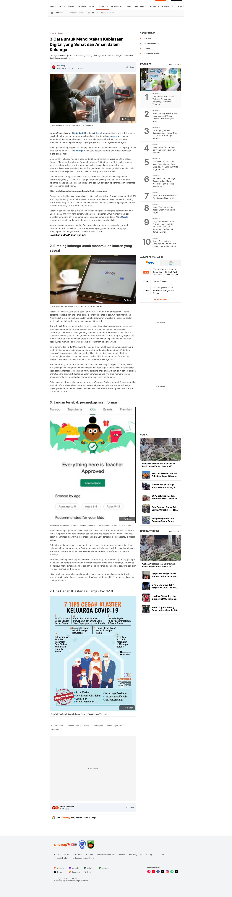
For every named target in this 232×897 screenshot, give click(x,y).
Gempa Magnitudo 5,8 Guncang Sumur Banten (163, 519)
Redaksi (66, 854)
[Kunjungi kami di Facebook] (158, 871)
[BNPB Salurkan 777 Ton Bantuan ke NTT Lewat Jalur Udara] (146, 497)
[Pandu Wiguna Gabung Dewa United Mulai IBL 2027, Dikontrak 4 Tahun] (146, 609)
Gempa (143, 434)
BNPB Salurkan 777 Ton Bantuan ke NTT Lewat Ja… (165, 497)
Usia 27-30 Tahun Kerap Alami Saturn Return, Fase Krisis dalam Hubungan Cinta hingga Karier (165, 165)
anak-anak (115, 136)
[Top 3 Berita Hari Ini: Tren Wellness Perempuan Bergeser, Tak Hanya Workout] (160, 79)
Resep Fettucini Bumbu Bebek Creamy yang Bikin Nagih (163, 209)
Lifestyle (103, 6)
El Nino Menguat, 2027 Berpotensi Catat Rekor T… (165, 586)
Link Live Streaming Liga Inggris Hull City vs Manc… (165, 597)
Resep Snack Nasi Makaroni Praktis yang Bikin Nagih (164, 196)
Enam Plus (167, 6)
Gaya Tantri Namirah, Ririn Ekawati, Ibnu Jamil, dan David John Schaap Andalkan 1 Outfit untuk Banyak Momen (164, 226)
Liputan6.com (73, 878)
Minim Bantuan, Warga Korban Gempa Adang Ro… (165, 486)
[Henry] (53, 67)
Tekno (129, 6)
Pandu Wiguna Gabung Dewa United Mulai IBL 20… (165, 608)
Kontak (56, 854)
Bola (92, 6)
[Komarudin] (57, 808)
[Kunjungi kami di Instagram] (167, 871)
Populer (146, 64)
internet (98, 133)
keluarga (78, 150)
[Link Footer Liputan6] (65, 844)
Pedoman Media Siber (105, 854)
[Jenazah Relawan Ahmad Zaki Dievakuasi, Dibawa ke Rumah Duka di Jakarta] (146, 475)
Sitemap (121, 854)
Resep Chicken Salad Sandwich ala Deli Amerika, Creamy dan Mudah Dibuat (164, 243)
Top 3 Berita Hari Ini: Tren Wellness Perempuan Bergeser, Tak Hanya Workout (163, 100)
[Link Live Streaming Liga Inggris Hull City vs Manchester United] (146, 598)
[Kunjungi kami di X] (162, 871)
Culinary (73, 13)
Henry (63, 66)
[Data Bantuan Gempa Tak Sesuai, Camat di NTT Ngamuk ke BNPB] (146, 508)
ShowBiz (81, 6)
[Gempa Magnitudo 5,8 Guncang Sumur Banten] (146, 520)
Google (124, 217)
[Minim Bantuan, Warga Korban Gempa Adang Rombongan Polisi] (146, 486)
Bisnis (71, 6)
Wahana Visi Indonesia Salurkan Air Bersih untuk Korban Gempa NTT (158, 464)
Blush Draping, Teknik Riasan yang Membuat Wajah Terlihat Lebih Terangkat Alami (165, 117)
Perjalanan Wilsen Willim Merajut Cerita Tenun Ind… (165, 575)
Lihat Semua (174, 64)
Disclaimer (78, 854)
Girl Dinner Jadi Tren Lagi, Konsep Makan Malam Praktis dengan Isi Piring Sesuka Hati (163, 182)
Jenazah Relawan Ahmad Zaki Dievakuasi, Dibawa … (165, 474)
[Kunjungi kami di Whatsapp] (171, 871)
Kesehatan (116, 6)
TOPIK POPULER (147, 33)
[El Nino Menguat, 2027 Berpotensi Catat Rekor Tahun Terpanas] (146, 586)
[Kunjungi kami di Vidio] (148, 871)
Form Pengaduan (135, 854)
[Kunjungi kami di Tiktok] (176, 871)
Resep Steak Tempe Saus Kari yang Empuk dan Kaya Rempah (164, 150)
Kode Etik (89, 854)
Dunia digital (78, 133)
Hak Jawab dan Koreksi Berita (83, 858)
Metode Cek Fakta (61, 858)
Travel (81, 13)
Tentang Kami (151, 854)
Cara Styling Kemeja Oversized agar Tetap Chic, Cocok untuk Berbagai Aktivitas (164, 134)
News (62, 6)
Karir (162, 854)
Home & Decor (92, 13)
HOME (53, 6)
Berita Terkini (149, 531)
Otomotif (140, 6)
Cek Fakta (154, 6)
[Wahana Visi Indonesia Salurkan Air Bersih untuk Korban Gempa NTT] (160, 449)
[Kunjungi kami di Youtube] (153, 871)
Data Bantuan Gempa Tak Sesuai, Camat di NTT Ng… (165, 508)
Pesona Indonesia (108, 13)
